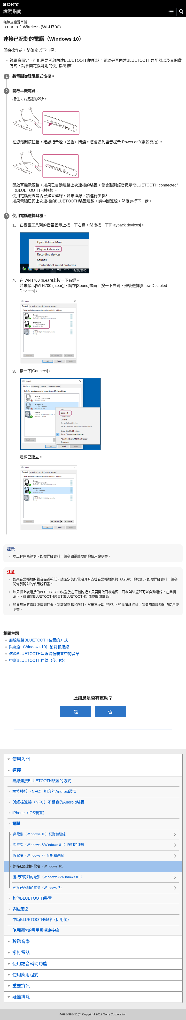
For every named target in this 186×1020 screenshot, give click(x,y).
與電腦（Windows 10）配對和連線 (39, 647)
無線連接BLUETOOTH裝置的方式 (38, 640)
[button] (181, 11)
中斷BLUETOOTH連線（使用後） (38, 660)
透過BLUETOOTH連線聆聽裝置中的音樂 (44, 654)
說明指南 (12, 11)
